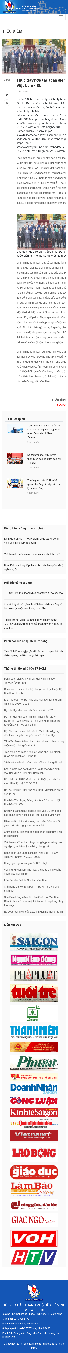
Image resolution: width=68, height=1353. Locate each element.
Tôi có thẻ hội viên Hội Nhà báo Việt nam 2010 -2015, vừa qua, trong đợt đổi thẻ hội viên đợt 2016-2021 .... (33, 623)
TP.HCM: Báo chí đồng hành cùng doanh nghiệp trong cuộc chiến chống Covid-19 (34, 743)
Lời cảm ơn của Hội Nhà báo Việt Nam (25, 880)
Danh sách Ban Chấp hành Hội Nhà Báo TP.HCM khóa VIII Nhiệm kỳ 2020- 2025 (31, 854)
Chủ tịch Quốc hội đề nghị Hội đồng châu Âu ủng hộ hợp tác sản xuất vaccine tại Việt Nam (33, 606)
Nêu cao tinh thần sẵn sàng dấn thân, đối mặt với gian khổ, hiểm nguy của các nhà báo (32, 823)
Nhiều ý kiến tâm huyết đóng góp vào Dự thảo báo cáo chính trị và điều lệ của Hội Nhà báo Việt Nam (32, 812)
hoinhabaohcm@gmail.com (23, 1323)
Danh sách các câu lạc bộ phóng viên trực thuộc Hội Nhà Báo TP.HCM (33, 691)
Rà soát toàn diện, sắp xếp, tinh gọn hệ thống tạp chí (33, 911)
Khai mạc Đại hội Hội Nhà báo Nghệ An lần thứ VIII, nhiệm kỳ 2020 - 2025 (33, 701)
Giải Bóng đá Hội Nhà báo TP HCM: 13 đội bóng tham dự (31, 888)
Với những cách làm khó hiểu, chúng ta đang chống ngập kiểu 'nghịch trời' (32, 871)
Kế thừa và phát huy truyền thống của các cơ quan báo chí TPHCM (44, 458)
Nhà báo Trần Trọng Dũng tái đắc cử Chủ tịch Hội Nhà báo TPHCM (32, 802)
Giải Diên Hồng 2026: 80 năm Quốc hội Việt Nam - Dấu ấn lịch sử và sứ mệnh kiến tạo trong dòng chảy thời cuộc (33, 901)
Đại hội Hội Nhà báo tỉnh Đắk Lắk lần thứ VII (29, 710)
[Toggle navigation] (61, 17)
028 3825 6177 (21, 1318)
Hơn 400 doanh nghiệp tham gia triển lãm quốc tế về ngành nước (33, 567)
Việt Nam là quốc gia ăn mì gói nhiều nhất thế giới (32, 554)
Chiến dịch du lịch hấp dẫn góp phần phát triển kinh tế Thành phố (33, 833)
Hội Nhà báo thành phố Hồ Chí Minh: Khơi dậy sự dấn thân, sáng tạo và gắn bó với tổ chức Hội (31, 733)
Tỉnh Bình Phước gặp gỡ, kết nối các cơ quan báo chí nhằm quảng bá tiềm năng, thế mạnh (33, 653)
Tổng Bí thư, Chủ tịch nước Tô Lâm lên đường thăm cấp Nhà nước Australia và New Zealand (43, 431)
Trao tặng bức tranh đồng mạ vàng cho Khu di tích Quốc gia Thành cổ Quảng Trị (32, 754)
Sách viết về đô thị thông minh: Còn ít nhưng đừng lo (33, 762)
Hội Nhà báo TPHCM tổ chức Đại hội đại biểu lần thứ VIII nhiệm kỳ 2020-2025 (32, 781)
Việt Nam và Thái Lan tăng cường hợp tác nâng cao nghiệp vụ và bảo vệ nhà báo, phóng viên (33, 844)
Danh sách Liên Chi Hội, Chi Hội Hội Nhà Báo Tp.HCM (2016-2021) (29, 680)
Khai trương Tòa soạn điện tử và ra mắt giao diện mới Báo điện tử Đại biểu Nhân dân (32, 771)
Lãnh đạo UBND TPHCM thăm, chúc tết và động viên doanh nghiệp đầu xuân (31, 540)
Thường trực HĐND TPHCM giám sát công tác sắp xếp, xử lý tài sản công (43, 484)
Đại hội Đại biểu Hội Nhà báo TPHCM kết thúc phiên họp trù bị (33, 792)
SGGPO (61, 404)
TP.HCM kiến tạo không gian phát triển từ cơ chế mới (33, 593)
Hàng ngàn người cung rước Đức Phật (25, 863)
